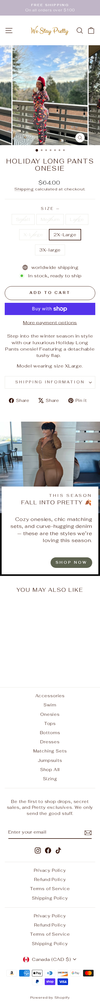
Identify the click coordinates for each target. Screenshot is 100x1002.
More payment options (50, 322)
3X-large (50, 250)
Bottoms (50, 732)
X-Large (33, 234)
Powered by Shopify (50, 997)
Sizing (50, 778)
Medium (50, 219)
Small (23, 219)
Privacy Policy (50, 870)
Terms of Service (50, 888)
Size (50, 208)
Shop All (50, 769)
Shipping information (50, 382)
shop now (71, 562)
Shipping (24, 189)
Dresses (50, 741)
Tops (50, 723)
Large (77, 219)
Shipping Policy (50, 898)
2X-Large (65, 234)
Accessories (50, 695)
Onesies (50, 714)
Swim (50, 705)
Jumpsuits (50, 760)
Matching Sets (50, 751)
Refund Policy (50, 879)
